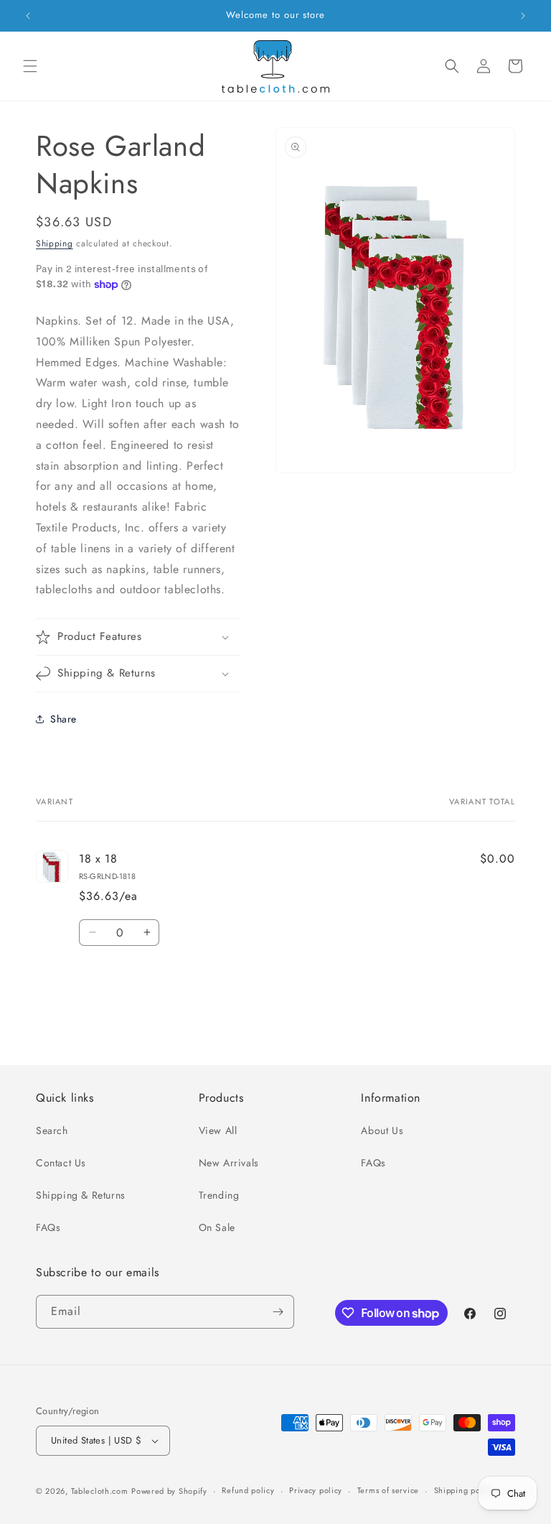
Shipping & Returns (81, 1195)
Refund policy (248, 1490)
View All (218, 1130)
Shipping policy (464, 1490)
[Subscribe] (277, 1312)
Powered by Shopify (169, 1491)
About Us (382, 1130)
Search (52, 1130)
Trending (219, 1195)
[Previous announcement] (28, 16)
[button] (30, 66)
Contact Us (61, 1163)
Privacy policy (315, 1490)
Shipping (54, 243)
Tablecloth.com (99, 1491)
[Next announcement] (523, 16)
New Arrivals (229, 1163)
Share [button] (63, 719)
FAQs (48, 1227)
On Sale (217, 1227)
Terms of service (388, 1490)
